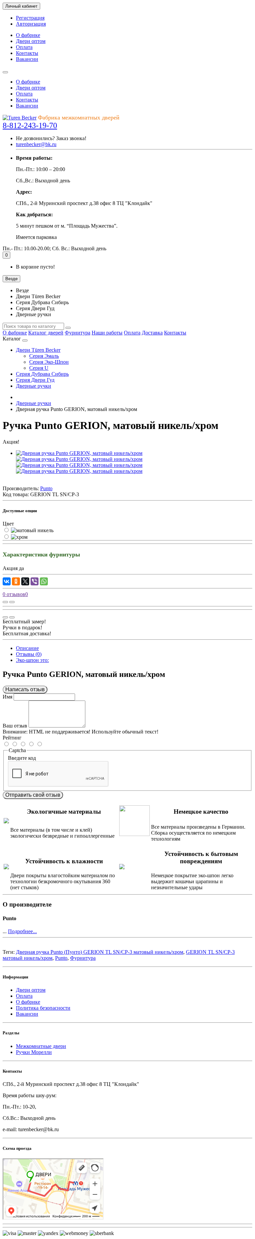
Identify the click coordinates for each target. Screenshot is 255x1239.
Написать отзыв (25, 689)
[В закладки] (12, 602)
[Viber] (35, 581)
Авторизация (31, 24)
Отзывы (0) (29, 654)
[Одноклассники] (16, 581)
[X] (25, 581)
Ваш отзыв (15, 725)
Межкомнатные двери (41, 1046)
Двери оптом (30, 41)
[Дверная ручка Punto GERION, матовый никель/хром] (79, 453)
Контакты (27, 53)
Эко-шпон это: (32, 660)
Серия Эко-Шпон (49, 362)
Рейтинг (12, 737)
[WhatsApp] (44, 581)
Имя (7, 697)
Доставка (152, 332)
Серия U (38, 368)
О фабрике (28, 35)
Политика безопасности (43, 1008)
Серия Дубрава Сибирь (42, 374)
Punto (61, 958)
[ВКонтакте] (7, 581)
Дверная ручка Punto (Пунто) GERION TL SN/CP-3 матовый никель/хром (99, 952)
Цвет (8, 523)
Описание (27, 648)
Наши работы (107, 332)
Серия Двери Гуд (35, 380)
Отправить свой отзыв (32, 795)
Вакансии (27, 59)
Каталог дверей (45, 332)
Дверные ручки (33, 386)
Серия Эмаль (44, 356)
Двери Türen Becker (38, 350)
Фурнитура (77, 332)
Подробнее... (22, 931)
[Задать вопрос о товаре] (5, 602)
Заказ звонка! (51, 138)
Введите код (22, 758)
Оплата (24, 47)
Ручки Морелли (34, 1052)
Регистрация (30, 18)
